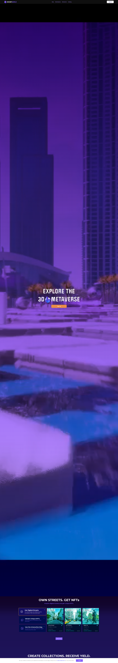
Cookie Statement (61, 660)
